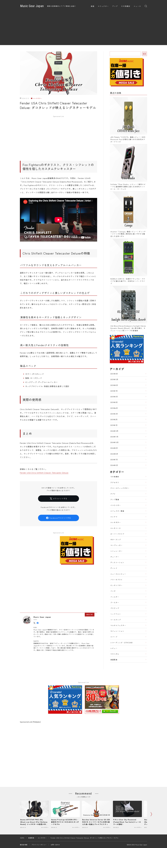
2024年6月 (114, 465)
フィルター (114, 597)
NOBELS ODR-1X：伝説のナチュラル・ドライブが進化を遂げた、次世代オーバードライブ (127, 281)
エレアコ (113, 517)
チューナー (114, 557)
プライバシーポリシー (39, 845)
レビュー (113, 648)
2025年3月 (114, 414)
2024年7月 (114, 459)
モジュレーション (117, 631)
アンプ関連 (114, 499)
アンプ (115, 6)
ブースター (114, 602)
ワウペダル (114, 654)
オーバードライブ (117, 534)
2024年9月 (114, 448)
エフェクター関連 (117, 511)
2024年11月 (114, 436)
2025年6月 (114, 396)
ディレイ (113, 568)
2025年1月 (114, 425)
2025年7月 (114, 391)
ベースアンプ (115, 620)
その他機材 (125, 6)
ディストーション (117, 562)
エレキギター (37, 98)
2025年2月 (114, 419)
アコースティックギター (119, 488)
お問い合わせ (55, 845)
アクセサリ (114, 482)
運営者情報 (23, 845)
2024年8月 (114, 454)
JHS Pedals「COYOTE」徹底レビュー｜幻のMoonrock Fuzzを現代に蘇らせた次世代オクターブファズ (128, 139)
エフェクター (103, 6)
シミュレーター (116, 551)
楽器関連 (113, 659)
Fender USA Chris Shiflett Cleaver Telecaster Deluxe (44, 472)
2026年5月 (114, 374)
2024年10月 (114, 442)
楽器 (92, 6)
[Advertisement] (83, 29)
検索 (144, 54)
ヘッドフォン (115, 614)
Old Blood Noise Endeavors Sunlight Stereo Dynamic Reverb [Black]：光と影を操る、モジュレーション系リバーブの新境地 (128, 328)
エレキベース (115, 528)
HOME (22, 838)
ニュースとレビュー (118, 574)
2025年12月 (114, 379)
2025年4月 (114, 408)
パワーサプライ (116, 579)
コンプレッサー (116, 545)
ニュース (137, 6)
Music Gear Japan (32, 6)
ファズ (113, 591)
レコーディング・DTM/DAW (121, 642)
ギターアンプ (115, 539)
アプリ (113, 494)
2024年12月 (114, 431)
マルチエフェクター (118, 625)
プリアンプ (114, 608)
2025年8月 (114, 385)
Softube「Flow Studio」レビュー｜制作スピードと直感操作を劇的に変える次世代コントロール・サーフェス (128, 186)
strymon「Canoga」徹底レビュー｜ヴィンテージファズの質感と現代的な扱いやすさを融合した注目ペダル (128, 233)
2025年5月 (114, 402)
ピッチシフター (116, 585)
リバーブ (113, 637)
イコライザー (115, 505)
